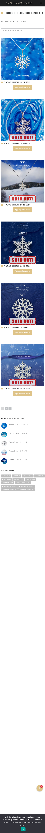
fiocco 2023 (7, 479)
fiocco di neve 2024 (10, 490)
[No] (42, 823)
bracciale (7, 476)
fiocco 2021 (28, 476)
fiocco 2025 (31, 479)
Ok (23, 829)
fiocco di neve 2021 (23, 483)
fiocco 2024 (19, 479)
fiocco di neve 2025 (26, 490)
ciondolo (17, 476)
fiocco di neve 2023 (26, 486)
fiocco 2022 (39, 476)
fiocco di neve (8, 483)
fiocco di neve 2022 (10, 486)
